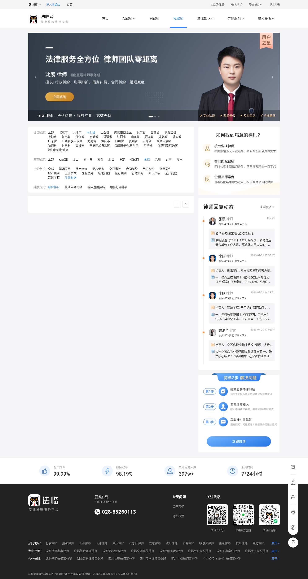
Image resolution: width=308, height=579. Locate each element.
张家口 (134, 159)
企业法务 (87, 173)
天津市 (77, 132)
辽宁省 (141, 132)
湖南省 (176, 137)
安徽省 (93, 137)
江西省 (121, 137)
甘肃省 (66, 145)
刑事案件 (165, 169)
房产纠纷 (54, 173)
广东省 (52, 141)
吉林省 (155, 132)
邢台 (111, 159)
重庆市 (105, 141)
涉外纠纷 (70, 178)
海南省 (91, 141)
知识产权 (154, 173)
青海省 (80, 145)
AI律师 (129, 18)
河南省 (149, 137)
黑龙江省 (170, 132)
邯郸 (100, 159)
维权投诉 (266, 18)
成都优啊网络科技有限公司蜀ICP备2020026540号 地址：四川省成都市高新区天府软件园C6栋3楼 (83, 574)
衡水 (179, 159)
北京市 (63, 132)
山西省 (104, 132)
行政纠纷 (138, 173)
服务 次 (225, 224)
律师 (226, 219)
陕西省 (52, 145)
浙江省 (80, 137)
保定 (122, 159)
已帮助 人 (239, 224)
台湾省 (148, 145)
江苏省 (66, 137)
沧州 (158, 159)
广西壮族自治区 (72, 141)
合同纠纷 (132, 169)
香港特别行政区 (167, 145)
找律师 (178, 18)
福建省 (107, 137)
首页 (69, 4)
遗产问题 (171, 173)
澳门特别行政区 (58, 150)
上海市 (52, 137)
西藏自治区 (164, 141)
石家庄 (63, 159)
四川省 (119, 141)
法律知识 (205, 18)
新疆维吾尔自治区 (126, 145)
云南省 (147, 141)
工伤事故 (70, 173)
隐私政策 (178, 516)
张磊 (222, 219)
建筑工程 (54, 178)
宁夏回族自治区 (99, 145)
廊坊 (169, 159)
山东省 (135, 137)
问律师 (154, 18)
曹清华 (224, 330)
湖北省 (163, 137)
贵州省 (133, 141)
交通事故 (115, 169)
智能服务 (236, 18)
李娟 (222, 256)
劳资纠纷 (148, 169)
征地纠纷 (104, 173)
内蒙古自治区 (123, 132)
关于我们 (178, 507)
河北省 (91, 132)
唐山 (76, 159)
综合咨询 (81, 169)
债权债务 (98, 169)
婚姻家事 (65, 169)
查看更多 (266, 207)
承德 (147, 159)
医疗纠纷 (121, 173)
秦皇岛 (88, 159)
